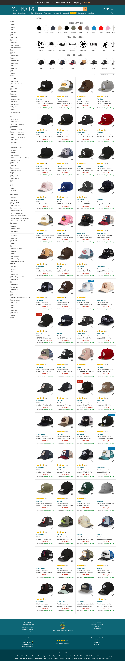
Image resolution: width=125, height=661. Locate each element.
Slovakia (68, 658)
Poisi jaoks (47, 13)
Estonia (82, 656)
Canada (34, 656)
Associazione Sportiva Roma (20, 218)
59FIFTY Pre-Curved (18, 134)
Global (98, 656)
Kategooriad (82, 13)
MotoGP (14, 310)
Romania (61, 658)
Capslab (14, 89)
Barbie (14, 152)
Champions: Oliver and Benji (20, 158)
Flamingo (15, 63)
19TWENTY (15, 119)
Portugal (55, 658)
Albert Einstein (16, 241)
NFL (13, 318)
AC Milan (14, 200)
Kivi (13, 35)
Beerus (14, 253)
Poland (50, 658)
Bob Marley (15, 259)
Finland (87, 656)
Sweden (80, 658)
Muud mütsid (16, 178)
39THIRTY (15, 122)
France (93, 656)
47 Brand (15, 81)
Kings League (16, 300)
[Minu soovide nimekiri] (107, 9)
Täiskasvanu (16, 112)
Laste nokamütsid (28, 632)
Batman (14, 251)
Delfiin (14, 53)
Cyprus (45, 656)
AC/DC (14, 266)
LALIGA (14, 302)
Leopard (14, 42)
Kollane (14, 37)
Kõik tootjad (38, 13)
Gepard (14, 68)
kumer (14, 188)
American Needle (17, 84)
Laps (13, 109)
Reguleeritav (16, 228)
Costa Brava (15, 289)
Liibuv (14, 226)
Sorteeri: (96, 75)
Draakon (14, 58)
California (15, 279)
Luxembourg (38, 658)
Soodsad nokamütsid (28, 624)
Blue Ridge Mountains (18, 277)
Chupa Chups (16, 160)
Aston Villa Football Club (19, 221)
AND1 (14, 86)
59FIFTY (14, 127)
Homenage (15, 104)
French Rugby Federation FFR (21, 297)
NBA (13, 315)
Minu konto (28, 640)
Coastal (14, 91)
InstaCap (91, 13)
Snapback (15, 231)
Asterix (14, 150)
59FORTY (15, 139)
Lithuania (30, 658)
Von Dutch (60, 99)
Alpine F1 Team (16, 203)
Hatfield (14, 101)
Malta (44, 658)
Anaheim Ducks (16, 208)
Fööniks (14, 65)
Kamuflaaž (15, 29)
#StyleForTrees (27, 642)
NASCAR (15, 313)
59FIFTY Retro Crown (18, 137)
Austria (16, 656)
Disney (14, 165)
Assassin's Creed (17, 147)
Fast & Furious (16, 170)
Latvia (25, 658)
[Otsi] (85, 9)
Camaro (14, 282)
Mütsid (14, 13)
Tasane (14, 190)
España (76, 656)
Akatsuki (14, 238)
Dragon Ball (15, 168)
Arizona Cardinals (17, 213)
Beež (13, 24)
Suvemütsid (27, 622)
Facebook (97, 642)
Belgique (22, 656)
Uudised (66, 13)
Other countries (106, 658)
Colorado (15, 287)
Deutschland (69, 656)
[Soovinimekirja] (52, 92)
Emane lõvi (15, 60)
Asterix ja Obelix (17, 248)
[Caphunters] (28, 8)
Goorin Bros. (22, 13)
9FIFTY (14, 142)
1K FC (14, 198)
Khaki (14, 32)
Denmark (61, 656)
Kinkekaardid (57, 13)
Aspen (14, 269)
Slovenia (74, 658)
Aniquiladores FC (17, 210)
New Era (30, 13)
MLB (13, 307)
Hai (13, 71)
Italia (20, 658)
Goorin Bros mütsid (27, 627)
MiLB (13, 305)
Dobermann (15, 55)
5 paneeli (15, 176)
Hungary (109, 656)
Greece (103, 656)
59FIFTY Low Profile (18, 132)
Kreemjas (15, 40)
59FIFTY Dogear (17, 129)
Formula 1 (15, 295)
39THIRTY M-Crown (18, 124)
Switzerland (87, 658)
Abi (112, 13)
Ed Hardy (15, 96)
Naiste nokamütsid (27, 629)
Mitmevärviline (16, 47)
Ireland (16, 658)
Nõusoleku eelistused (28, 644)
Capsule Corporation (18, 261)
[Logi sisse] (104, 9)
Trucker (14, 181)
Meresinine (15, 45)
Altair (13, 243)
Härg (13, 73)
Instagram (97, 644)
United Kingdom (96, 658)
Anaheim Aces (16, 205)
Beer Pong (15, 274)
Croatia (40, 656)
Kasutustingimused (27, 646)
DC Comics (15, 163)
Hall (13, 27)
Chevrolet (15, 284)
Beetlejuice (15, 155)
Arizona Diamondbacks (19, 215)
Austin (14, 271)
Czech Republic (53, 656)
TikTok (97, 640)
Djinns (14, 94)
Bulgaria (28, 656)
